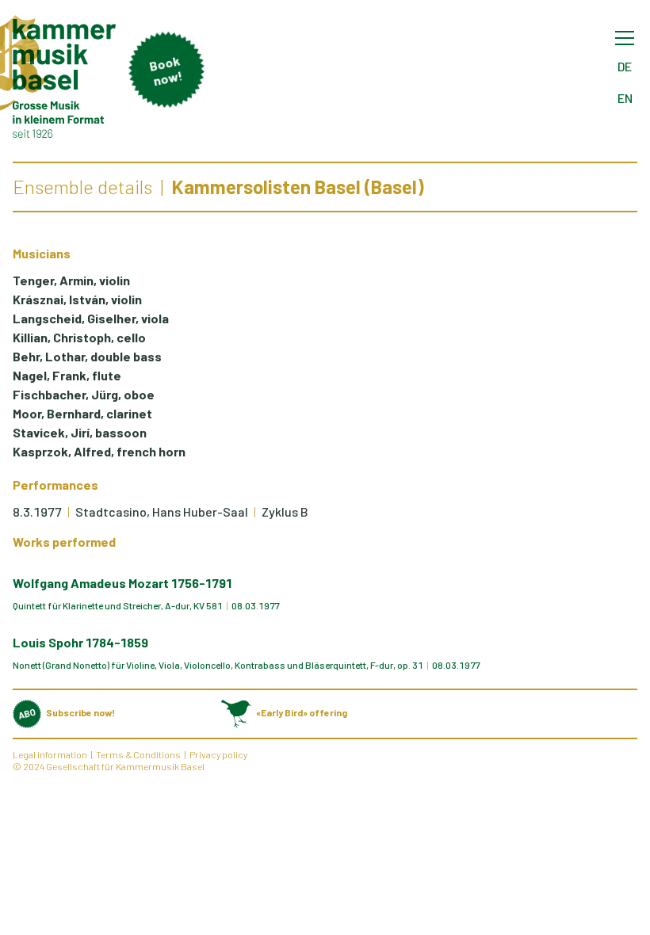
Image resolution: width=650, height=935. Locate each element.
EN (625, 97)
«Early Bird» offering (301, 712)
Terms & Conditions (138, 754)
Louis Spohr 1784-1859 (80, 642)
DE (625, 66)
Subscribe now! (80, 712)
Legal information (50, 754)
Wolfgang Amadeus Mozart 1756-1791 (122, 582)
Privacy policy (218, 754)
